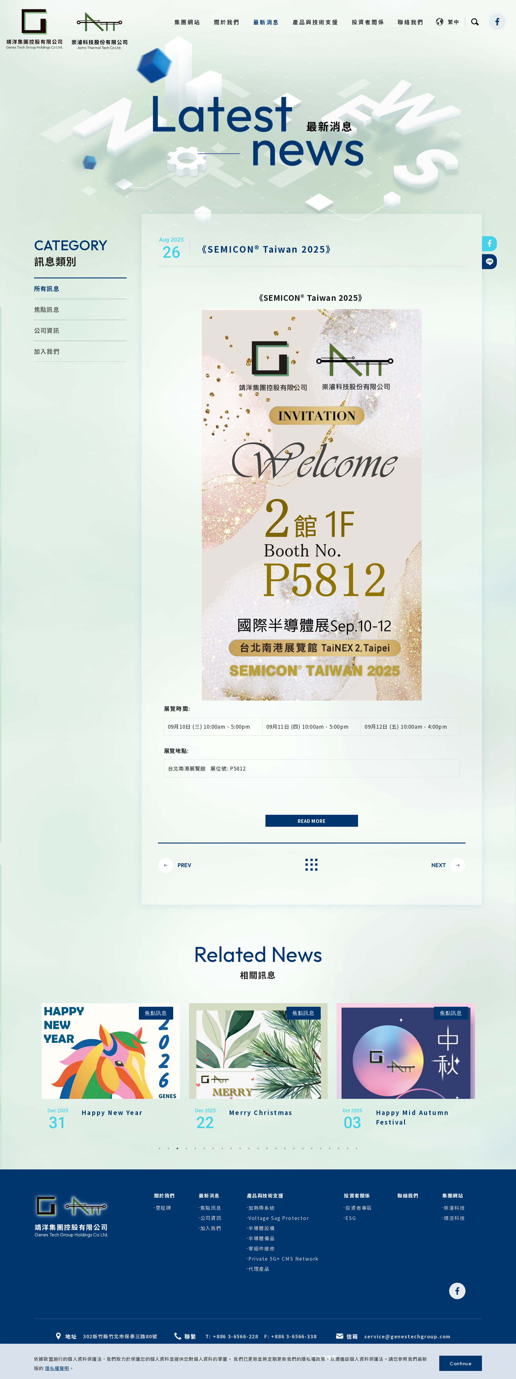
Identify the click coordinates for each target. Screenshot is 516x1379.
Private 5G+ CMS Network (283, 1258)
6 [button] (204, 1148)
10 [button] (240, 1148)
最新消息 (266, 22)
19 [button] (321, 1148)
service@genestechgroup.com (407, 1336)
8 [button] (222, 1148)
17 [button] (303, 1148)
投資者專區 (358, 1207)
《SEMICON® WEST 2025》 (410, 1117)
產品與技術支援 (316, 22)
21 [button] (339, 1148)
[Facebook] (497, 21)
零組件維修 (261, 1248)
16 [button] (294, 1148)
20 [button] (330, 1148)
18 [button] (312, 1148)
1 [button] (159, 1148)
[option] (111, 1067)
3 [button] (177, 1148)
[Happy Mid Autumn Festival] (258, 1091)
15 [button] (285, 1148)
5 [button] (195, 1148)
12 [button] (258, 1148)
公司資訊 (46, 330)
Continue (461, 1363)
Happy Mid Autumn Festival (264, 1117)
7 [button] (213, 1148)
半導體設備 (261, 1228)
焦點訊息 (46, 309)
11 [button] (249, 1148)
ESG (350, 1217)
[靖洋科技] (34, 30)
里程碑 (163, 1207)
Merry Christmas (113, 1112)
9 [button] (231, 1148)
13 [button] (267, 1148)
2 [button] (168, 1148)
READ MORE (312, 821)
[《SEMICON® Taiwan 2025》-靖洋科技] (489, 243)
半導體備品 (261, 1238)
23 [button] (357, 1148)
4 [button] (186, 1148)
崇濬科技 (454, 1207)
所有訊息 (46, 288)
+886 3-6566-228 (235, 1336)
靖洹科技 (454, 1217)
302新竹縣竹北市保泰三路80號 (120, 1336)
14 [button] (276, 1148)
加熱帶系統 (261, 1207)
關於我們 (227, 22)
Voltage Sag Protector (278, 1217)
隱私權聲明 (57, 1368)
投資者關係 (368, 22)
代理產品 (259, 1268)
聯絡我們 (411, 22)
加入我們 (46, 351)
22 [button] (348, 1148)
